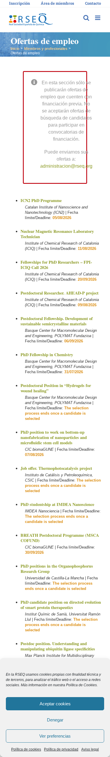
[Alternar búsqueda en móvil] (86, 18)
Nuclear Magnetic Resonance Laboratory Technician (57, 234)
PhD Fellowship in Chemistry (47, 354)
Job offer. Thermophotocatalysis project (56, 468)
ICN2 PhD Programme (41, 200)
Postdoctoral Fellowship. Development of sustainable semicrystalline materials (57, 321)
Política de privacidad (61, 749)
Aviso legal (90, 749)
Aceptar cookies (55, 703)
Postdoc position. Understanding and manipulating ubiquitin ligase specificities (58, 646)
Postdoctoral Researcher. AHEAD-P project (60, 293)
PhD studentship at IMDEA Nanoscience (57, 504)
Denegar (55, 719)
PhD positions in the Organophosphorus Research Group (57, 568)
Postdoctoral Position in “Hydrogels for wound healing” (56, 388)
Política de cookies (26, 749)
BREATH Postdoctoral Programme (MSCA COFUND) (60, 538)
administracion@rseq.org (66, 166)
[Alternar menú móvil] (98, 18)
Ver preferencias (55, 736)
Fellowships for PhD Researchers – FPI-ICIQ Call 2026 (56, 264)
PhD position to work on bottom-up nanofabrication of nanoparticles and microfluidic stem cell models (54, 437)
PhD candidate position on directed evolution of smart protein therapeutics (61, 604)
